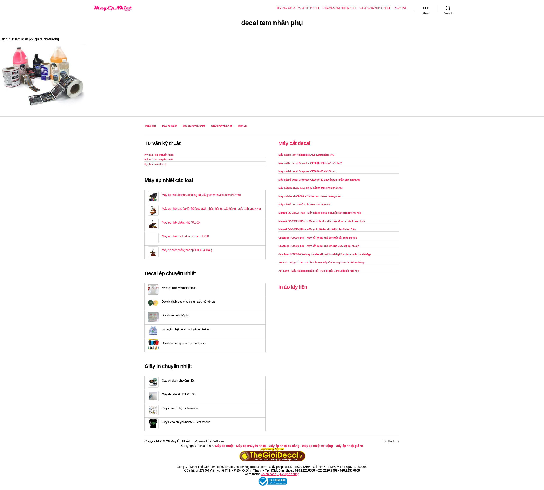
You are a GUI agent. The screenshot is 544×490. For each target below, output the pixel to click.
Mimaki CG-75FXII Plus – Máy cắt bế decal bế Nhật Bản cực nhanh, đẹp (319, 212)
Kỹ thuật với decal (155, 164)
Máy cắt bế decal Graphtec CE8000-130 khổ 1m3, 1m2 (310, 163)
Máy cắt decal (294, 143)
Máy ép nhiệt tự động (317, 446)
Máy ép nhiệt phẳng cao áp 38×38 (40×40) (187, 250)
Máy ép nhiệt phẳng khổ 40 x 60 (180, 222)
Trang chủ (285, 8)
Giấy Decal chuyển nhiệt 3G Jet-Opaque (186, 422)
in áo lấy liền (292, 287)
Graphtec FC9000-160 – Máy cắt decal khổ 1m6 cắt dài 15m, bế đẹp (317, 237)
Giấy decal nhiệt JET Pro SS (179, 394)
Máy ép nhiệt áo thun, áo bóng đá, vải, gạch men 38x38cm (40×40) (201, 195)
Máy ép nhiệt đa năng (283, 446)
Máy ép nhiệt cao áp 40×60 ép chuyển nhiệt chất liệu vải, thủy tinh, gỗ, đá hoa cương (211, 208)
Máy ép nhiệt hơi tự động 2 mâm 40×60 (185, 236)
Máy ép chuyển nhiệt (251, 446)
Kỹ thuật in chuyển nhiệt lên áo (179, 287)
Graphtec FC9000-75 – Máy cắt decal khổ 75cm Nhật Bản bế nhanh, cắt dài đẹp (324, 254)
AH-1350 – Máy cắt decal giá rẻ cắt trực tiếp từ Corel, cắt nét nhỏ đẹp (318, 270)
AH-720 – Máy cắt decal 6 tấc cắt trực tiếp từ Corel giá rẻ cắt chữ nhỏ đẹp (321, 262)
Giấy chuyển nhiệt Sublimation (179, 408)
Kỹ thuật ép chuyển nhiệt (158, 154)
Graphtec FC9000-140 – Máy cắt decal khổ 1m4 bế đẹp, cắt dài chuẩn (318, 246)
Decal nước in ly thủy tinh (176, 315)
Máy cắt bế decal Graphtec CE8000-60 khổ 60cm (306, 171)
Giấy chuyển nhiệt (374, 8)
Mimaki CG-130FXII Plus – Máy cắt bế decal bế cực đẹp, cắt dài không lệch (321, 221)
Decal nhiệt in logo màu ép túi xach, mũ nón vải (188, 301)
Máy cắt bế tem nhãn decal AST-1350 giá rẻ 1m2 (306, 154)
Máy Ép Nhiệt (180, 441)
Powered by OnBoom (209, 441)
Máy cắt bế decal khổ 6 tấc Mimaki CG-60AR (304, 204)
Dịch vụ (400, 8)
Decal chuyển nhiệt (339, 8)
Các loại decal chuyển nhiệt (178, 380)
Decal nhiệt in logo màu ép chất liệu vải (183, 343)
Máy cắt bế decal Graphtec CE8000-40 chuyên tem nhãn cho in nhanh (319, 179)
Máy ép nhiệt (308, 8)
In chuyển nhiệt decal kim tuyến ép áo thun (186, 329)
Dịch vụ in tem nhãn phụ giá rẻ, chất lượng (30, 39)
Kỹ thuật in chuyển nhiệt (158, 159)
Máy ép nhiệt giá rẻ (349, 446)
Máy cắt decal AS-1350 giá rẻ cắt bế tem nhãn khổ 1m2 (310, 188)
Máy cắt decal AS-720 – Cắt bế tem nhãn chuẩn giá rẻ (309, 196)
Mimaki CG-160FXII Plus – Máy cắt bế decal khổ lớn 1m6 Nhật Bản (317, 229)
